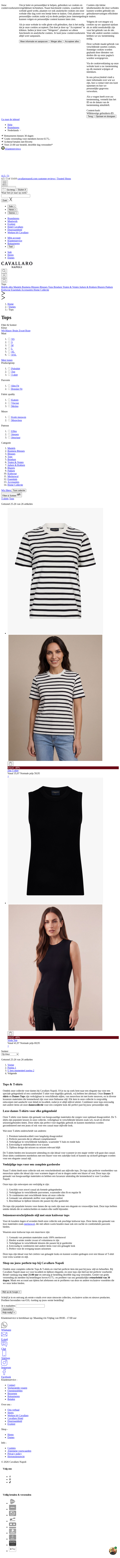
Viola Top (12, 1040)
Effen (14, 431)
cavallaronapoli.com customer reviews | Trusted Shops (44, 178)
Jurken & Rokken (16, 465)
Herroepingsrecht (16, 1456)
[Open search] (4, 271)
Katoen (14, 400)
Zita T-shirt (13, 770)
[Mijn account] (4, 275)
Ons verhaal (13, 1409)
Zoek (4, 200)
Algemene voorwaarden (19, 1451)
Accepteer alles (72, 41)
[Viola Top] (63, 904)
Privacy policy (15, 1453)
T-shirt (14, 374)
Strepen (15, 434)
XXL (14, 354)
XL (13, 351)
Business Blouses (16, 451)
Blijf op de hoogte (11, 1292)
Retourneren (14, 243)
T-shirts (5, 498)
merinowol (29, 1224)
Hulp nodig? (8, 1312)
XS (13, 339)
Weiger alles (56, 41)
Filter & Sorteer (9, 495)
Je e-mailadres (8, 1305)
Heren (11, 255)
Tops (10, 456)
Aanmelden (7, 1309)
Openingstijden (15, 1390)
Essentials (12, 479)
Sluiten (22, 190)
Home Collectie (15, 484)
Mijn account (14, 237)
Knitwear (12, 473)
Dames (11, 257)
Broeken (12, 459)
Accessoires (13, 482)
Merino (14, 406)
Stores (11, 1412)
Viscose (15, 403)
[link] (12, 1073)
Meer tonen (6, 360)
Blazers (11, 468)
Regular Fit (16, 389)
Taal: (11, 246)
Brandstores (13, 127)
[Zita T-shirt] (63, 635)
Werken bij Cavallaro (18, 232)
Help (10, 124)
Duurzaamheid (15, 229)
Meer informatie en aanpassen (34, 41)
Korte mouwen (18, 417)
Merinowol (13, 476)
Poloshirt (15, 368)
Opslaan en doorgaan (105, 116)
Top (13, 371)
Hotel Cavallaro (15, 227)
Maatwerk (13, 221)
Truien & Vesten (16, 462)
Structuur (15, 437)
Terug (90, 116)
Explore (11, 224)
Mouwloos (16, 420)
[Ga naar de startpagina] (16, 267)
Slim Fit (15, 385)
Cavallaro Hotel (15, 1418)
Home (11, 304)
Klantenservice (15, 240)
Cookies (12, 1448)
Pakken (11, 470)
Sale (10, 252)
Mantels (11, 448)
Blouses (11, 453)
